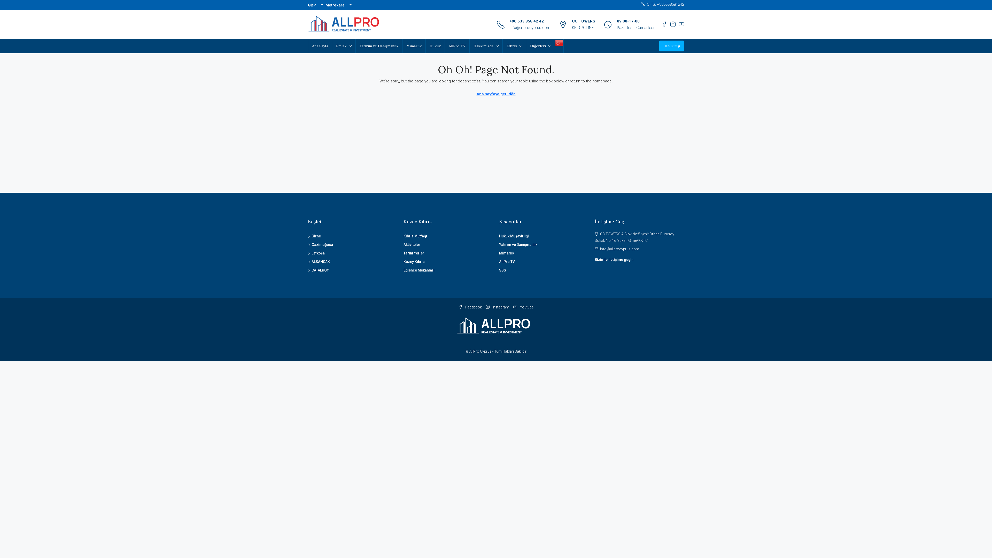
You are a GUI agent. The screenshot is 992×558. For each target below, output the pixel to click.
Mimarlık (414, 46)
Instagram (500, 307)
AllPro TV (457, 46)
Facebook (473, 307)
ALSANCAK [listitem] (321, 262)
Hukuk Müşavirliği (514, 236)
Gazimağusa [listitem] (322, 245)
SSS (502, 270)
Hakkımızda (483, 46)
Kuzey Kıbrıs (414, 262)
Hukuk (435, 46)
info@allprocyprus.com (530, 27)
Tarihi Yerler (414, 253)
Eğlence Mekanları (419, 270)
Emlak (341, 46)
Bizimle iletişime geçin (614, 260)
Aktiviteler (412, 245)
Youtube (526, 307)
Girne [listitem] (316, 236)
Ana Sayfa (320, 46)
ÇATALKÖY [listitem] (320, 270)
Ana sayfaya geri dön (496, 94)
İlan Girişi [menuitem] (671, 46)
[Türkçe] (559, 43)
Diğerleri (538, 46)
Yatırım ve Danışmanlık (379, 46)
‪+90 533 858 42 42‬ (527, 21)
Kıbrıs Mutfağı (415, 236)
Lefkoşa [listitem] (318, 253)
